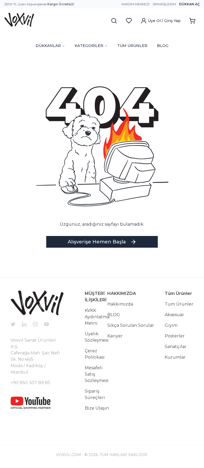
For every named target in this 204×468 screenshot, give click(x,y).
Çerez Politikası (95, 354)
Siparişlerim (164, 4)
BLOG (162, 45)
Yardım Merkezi (135, 4)
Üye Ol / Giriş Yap (164, 20)
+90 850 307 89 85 (30, 382)
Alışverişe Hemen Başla (97, 242)
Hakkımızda (120, 304)
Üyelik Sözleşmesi (97, 337)
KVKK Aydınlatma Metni (97, 317)
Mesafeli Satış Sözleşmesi (97, 374)
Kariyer (115, 335)
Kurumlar (175, 357)
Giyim (171, 325)
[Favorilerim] (128, 20)
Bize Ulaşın (97, 408)
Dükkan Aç (189, 4)
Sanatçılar (175, 346)
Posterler (175, 335)
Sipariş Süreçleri (95, 394)
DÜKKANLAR (48, 45)
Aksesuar (174, 314)
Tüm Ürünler (179, 304)
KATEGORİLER (89, 45)
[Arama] (114, 20)
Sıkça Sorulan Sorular (130, 325)
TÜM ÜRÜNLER (132, 45)
